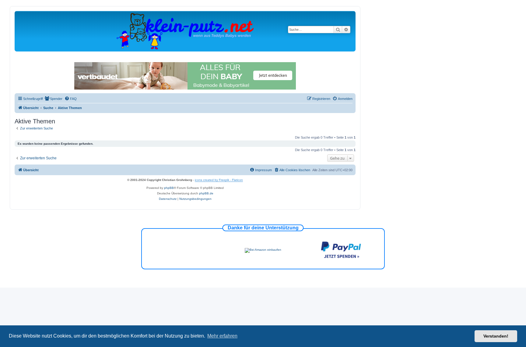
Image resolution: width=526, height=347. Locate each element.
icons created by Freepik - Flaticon (219, 180)
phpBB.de (206, 193)
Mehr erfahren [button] (222, 335)
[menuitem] (53, 98)
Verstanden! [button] (495, 336)
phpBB (169, 187)
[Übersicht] (185, 31)
